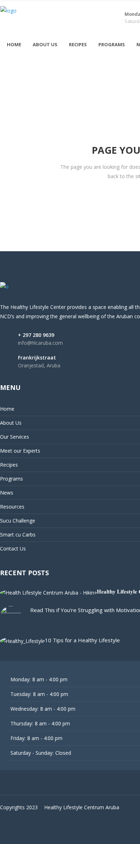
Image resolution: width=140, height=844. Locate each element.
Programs (11, 478)
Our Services (14, 436)
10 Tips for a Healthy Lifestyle (82, 640)
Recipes (9, 464)
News (6, 492)
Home (7, 408)
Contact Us (13, 548)
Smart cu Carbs (18, 534)
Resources (12, 506)
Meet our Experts (20, 450)
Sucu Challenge (17, 520)
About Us (11, 422)
